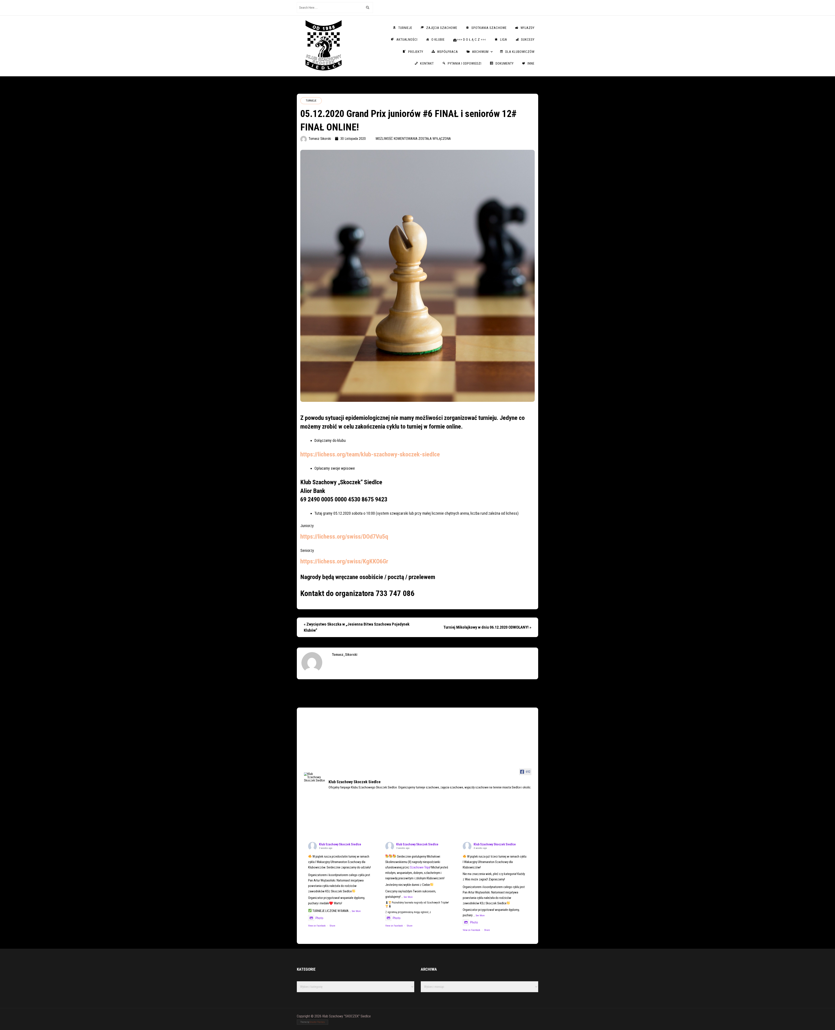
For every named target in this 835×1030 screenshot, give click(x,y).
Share (332, 925)
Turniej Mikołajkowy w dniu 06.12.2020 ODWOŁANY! (486, 627)
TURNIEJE (405, 28)
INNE (531, 63)
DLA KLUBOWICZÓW (519, 52)
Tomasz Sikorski (320, 139)
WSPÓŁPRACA (447, 52)
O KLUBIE (438, 40)
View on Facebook (317, 925)
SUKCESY (527, 40)
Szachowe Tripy (420, 867)
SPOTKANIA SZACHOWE (489, 28)
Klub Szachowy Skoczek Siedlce (340, 844)
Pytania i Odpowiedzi (464, 63)
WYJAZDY (527, 28)
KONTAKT (427, 63)
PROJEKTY (415, 52)
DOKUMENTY (505, 63)
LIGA (503, 40)
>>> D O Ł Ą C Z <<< (471, 40)
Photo (319, 918)
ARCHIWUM (480, 52)
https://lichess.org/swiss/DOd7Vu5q (344, 536)
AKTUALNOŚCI (407, 40)
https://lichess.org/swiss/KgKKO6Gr (344, 561)
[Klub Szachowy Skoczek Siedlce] (314, 777)
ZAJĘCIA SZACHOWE (441, 28)
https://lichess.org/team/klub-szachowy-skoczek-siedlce (370, 454)
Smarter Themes (317, 1022)
